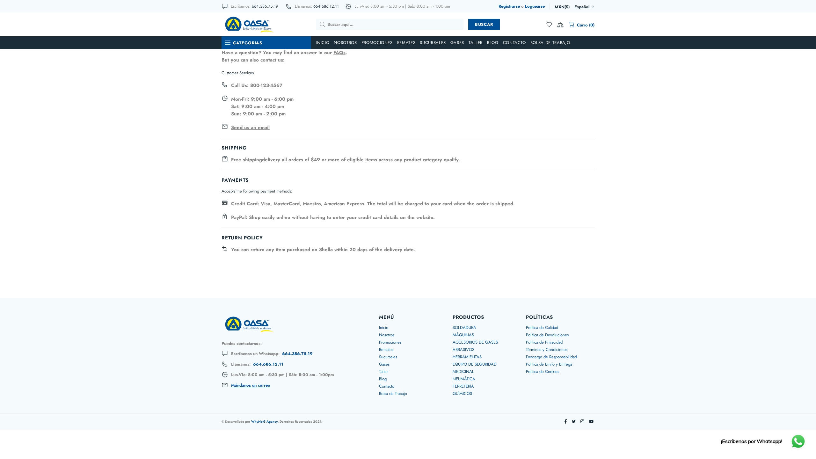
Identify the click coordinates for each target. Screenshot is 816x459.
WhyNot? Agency (264, 421)
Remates (386, 349)
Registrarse (509, 6)
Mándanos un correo (250, 385)
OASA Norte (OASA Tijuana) (249, 24)
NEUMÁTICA (464, 379)
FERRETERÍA (463, 386)
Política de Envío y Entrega (549, 364)
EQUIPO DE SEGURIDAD (475, 364)
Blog (383, 379)
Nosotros (386, 335)
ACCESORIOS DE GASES (475, 342)
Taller (383, 371)
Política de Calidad (542, 327)
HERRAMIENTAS (467, 357)
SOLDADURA (464, 327)
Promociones (390, 342)
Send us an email (250, 127)
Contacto (386, 386)
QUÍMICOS (462, 393)
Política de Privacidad (544, 342)
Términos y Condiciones (546, 349)
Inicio (383, 327)
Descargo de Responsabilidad (551, 357)
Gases (384, 364)
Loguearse (535, 6)
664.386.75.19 (265, 6)
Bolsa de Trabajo (393, 393)
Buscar (484, 24)
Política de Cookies (542, 371)
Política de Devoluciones (547, 335)
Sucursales (388, 357)
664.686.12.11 (326, 6)
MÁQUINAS (463, 335)
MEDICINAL (463, 371)
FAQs (339, 52)
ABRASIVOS (463, 349)
